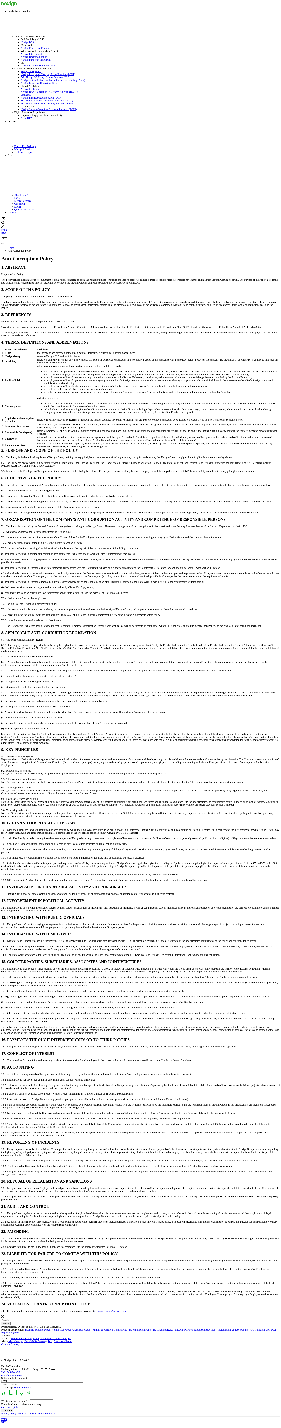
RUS (4, 233)
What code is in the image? (15, 1401)
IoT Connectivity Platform (122, 1329)
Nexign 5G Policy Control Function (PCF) (45, 77)
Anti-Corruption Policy (43, 1413)
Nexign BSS (27, 42)
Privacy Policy (8, 1413)
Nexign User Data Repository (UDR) (40, 83)
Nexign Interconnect (31, 54)
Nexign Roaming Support (34, 56)
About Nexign (21, 195)
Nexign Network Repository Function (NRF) (47, 103)
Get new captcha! (10, 1407)
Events (17, 206)
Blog (50, 1341)
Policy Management (31, 71)
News (17, 197)
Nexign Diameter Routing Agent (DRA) (41, 97)
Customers (19, 203)
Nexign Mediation (30, 89)
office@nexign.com (11, 1375)
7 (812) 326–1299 (10, 1372)
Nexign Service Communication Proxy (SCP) (47, 100)
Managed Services (23, 149)
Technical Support (23, 152)
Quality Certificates (24, 209)
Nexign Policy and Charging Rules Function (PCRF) (48, 74)
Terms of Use (24, 1413)
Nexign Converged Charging (36, 48)
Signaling (26, 94)
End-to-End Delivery (25, 146)
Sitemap (15, 1344)
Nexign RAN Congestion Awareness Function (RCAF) (49, 91)
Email (4, 1381)
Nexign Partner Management (35, 59)
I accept (18, 1387)
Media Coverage (22, 200)
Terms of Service (22, 1387)
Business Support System (38, 1329)
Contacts (12, 212)
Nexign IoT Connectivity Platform (38, 65)
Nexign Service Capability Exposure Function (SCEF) (49, 109)
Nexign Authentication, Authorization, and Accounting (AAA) (53, 80)
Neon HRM (27, 118)
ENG (4, 230)
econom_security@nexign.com (110, 1311)
